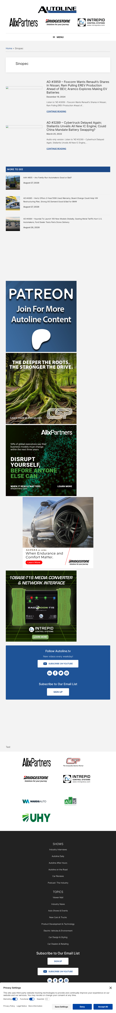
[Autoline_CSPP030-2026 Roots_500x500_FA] (41, 423)
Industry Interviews (58, 849)
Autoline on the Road (58, 869)
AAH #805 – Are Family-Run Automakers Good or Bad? (47, 177)
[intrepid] (91, 23)
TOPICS (58, 892)
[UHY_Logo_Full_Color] (36, 818)
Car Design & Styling (58, 937)
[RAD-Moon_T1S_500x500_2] (41, 640)
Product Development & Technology (58, 924)
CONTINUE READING (56, 111)
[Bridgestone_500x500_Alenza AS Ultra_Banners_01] (58, 567)
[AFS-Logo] (77, 801)
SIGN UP (58, 691)
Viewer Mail (58, 897)
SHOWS (58, 844)
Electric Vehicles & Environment (58, 930)
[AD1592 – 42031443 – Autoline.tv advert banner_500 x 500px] (41, 495)
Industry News (58, 904)
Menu (60, 37)
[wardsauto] (36, 801)
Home (9, 48)
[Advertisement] (58, 255)
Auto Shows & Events (58, 910)
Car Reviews (58, 876)
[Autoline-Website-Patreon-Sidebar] (41, 351)
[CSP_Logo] (77, 763)
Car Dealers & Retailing (58, 944)
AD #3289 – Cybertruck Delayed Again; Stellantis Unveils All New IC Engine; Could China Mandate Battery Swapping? (76, 126)
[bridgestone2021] (57, 23)
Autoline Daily (58, 856)
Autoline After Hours (58, 863)
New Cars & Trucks (58, 917)
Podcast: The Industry (58, 883)
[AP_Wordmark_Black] (23, 23)
